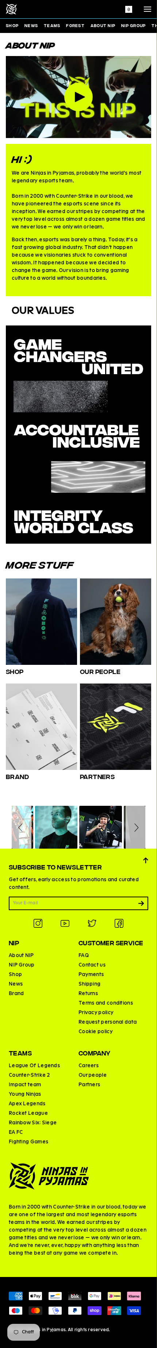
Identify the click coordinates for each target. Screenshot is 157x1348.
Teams (52, 25)
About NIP (103, 25)
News (31, 25)
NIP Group (133, 25)
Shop (12, 25)
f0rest (75, 25)
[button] (21, 827)
